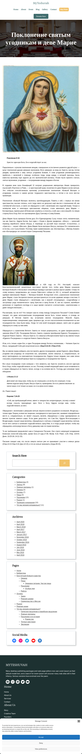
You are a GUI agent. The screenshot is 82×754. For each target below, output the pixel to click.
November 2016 (23, 537)
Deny (41, 743)
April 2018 (20, 524)
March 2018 (21, 527)
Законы (20, 485)
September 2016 (23, 542)
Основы (20, 492)
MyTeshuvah (41, 3)
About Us (7, 695)
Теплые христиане (28, 622)
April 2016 (20, 555)
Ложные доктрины (24, 487)
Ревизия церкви (27, 599)
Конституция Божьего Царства (29, 576)
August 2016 (21, 545)
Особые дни (30, 588)
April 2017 (20, 529)
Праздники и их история (30, 617)
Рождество (29, 619)
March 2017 (21, 532)
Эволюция (25, 624)
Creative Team (10, 713)
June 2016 (21, 550)
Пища (19, 495)
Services (7, 698)
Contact (7, 702)
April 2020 (20, 522)
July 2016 (20, 547)
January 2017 (22, 535)
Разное (19, 500)
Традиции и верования (26, 502)
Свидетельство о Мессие (31, 601)
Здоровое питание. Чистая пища (38, 583)
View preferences (41, 749)
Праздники (21, 497)
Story (6, 710)
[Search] (64, 463)
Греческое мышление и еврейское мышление (39, 611)
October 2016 (22, 540)
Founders (7, 717)
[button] (79, 721)
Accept (41, 737)
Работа (23, 591)
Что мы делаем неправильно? (28, 505)
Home (19, 571)
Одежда (20, 490)
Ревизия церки (22, 606)
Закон (23, 596)
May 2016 (20, 552)
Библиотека (21, 482)
